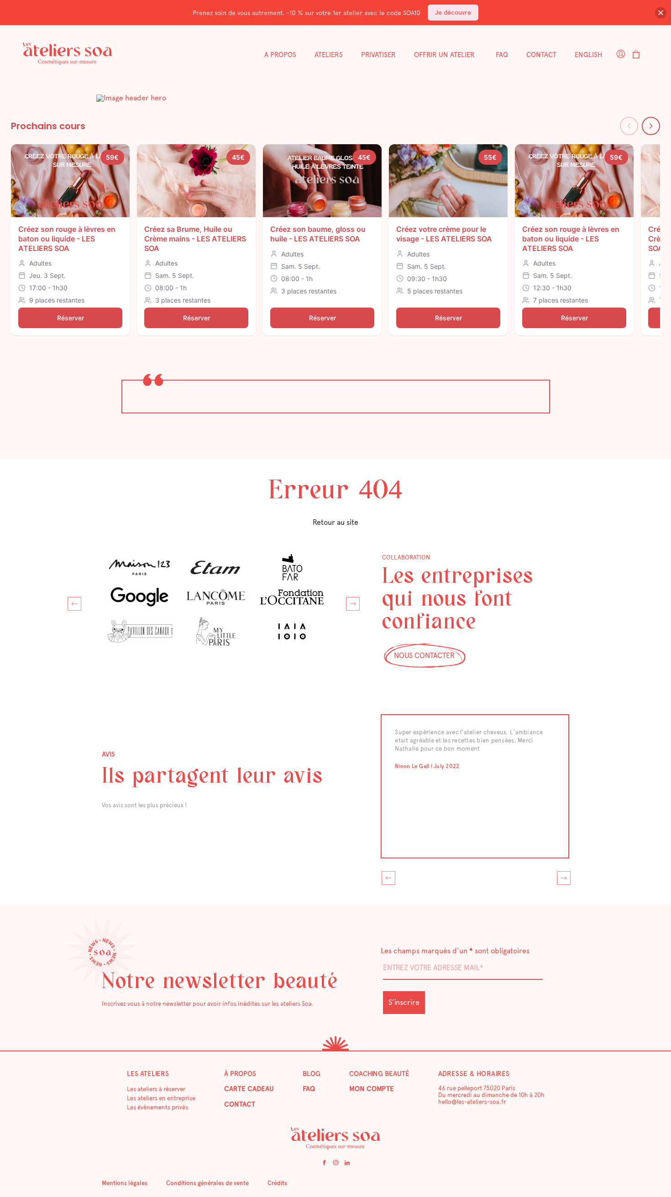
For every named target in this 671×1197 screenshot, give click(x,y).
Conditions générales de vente (207, 1183)
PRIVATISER (378, 55)
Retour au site (335, 522)
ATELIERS (329, 55)
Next (350, 601)
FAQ (502, 55)
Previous (72, 601)
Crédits (277, 1183)
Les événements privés (157, 1107)
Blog (311, 1074)
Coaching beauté (379, 1074)
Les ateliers (148, 1074)
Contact (541, 55)
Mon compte (371, 1089)
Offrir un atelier (444, 55)
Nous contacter (424, 655)
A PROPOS (280, 55)
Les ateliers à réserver (156, 1089)
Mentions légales (124, 1183)
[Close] (660, 12)
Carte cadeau (249, 1089)
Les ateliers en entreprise (161, 1098)
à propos (240, 1074)
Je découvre (453, 12)
